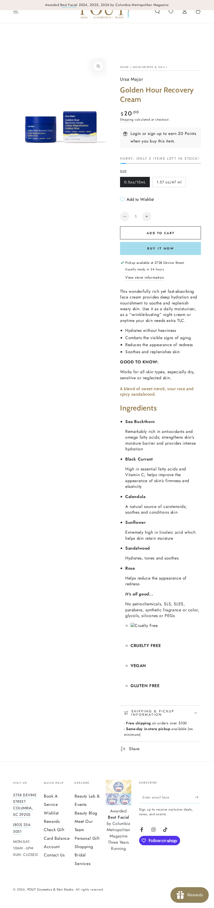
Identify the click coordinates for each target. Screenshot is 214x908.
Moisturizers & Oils (149, 67)
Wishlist (51, 813)
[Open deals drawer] (171, 11)
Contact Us (54, 855)
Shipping (127, 119)
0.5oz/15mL (135, 183)
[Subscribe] (198, 797)
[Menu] (16, 11)
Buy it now (160, 248)
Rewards (52, 821)
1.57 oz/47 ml (169, 183)
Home (124, 67)
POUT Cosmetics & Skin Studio (50, 889)
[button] (157, 11)
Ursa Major (131, 79)
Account (52, 847)
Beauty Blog (86, 813)
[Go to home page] (104, 11)
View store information (144, 277)
